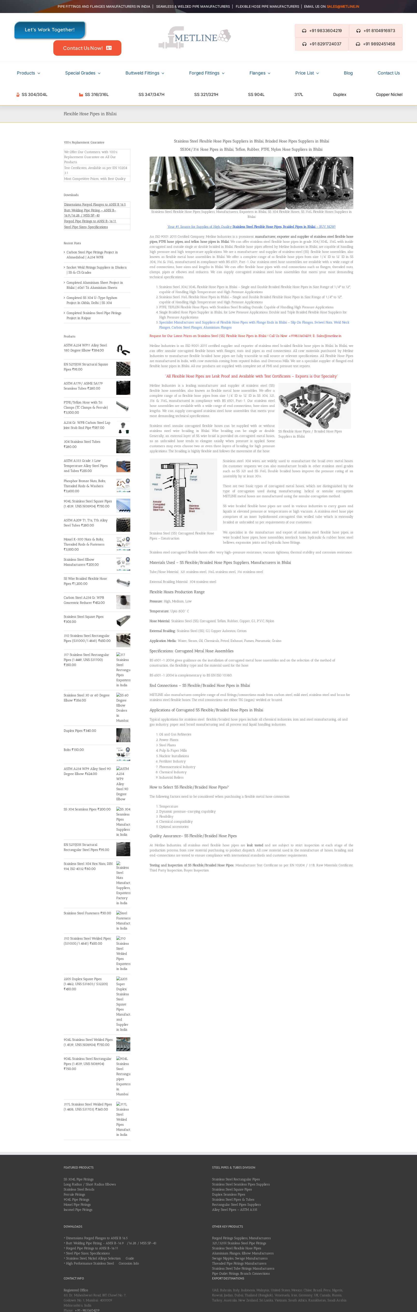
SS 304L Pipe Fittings (79, 1179)
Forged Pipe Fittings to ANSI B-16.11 (90, 221)
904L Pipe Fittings (76, 1200)
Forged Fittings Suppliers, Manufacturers (241, 1238)
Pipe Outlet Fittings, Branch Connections (241, 1274)
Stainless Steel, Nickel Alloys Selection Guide (100, 1258)
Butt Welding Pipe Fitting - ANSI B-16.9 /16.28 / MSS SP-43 (111, 1243)
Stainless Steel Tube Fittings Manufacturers (243, 1268)
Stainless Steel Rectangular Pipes (236, 1179)
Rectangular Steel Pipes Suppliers (236, 1205)
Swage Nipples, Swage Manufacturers (240, 1258)
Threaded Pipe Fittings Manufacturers (239, 1263)
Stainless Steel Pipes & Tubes (233, 1200)
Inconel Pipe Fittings (78, 1210)
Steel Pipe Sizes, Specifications (86, 227)
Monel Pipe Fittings (77, 1205)
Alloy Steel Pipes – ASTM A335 (234, 1210)
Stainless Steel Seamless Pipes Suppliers (241, 1184)
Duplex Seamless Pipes (228, 1194)
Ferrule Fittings (74, 1194)
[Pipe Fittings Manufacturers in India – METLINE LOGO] (195, 28)
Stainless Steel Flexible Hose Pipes (236, 1248)
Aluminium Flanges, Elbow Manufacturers (243, 1253)
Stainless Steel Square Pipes (232, 1189)
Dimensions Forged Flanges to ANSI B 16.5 (95, 204)
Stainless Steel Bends (79, 1189)
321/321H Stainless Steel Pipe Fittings (239, 1243)
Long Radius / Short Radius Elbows (90, 1184)
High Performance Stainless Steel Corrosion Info (102, 1263)
